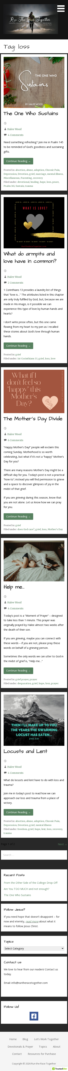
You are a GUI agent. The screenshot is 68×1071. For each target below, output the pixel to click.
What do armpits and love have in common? (30, 257)
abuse (29, 170)
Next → (62, 844)
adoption (39, 170)
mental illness (55, 174)
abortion (20, 170)
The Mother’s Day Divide (33, 418)
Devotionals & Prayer (20, 1046)
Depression (10, 174)
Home (13, 1039)
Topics (43, 1046)
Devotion (23, 174)
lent (43, 829)
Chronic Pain (52, 170)
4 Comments (15, 135)
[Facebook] (34, 1016)
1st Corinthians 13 (27, 358)
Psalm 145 (9, 186)
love (53, 358)
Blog (25, 1039)
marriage (41, 174)
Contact (17, 1054)
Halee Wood (14, 129)
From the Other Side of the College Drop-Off (30, 882)
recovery (38, 178)
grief (32, 174)
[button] (62, 6)
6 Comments (15, 440)
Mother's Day (55, 529)
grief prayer (22, 679)
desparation (24, 683)
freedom (22, 829)
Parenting (26, 178)
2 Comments (15, 282)
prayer (33, 679)
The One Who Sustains (31, 113)
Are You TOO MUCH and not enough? (26, 889)
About (56, 1046)
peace (55, 182)
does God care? (25, 529)
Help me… (14, 587)
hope (43, 182)
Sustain (20, 186)
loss (49, 182)
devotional (23, 182)
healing (34, 182)
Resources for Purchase (42, 1054)
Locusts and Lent (25, 751)
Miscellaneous (12, 178)
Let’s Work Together (46, 1039)
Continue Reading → (18, 161)
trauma (29, 186)
